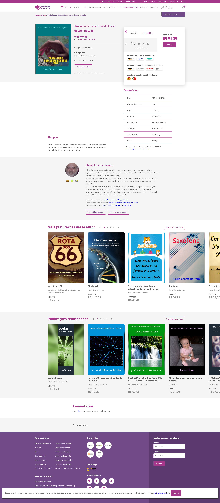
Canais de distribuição (63, 464)
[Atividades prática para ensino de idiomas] (187, 349)
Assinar (159, 463)
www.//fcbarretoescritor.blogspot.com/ (123, 202)
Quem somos (40, 456)
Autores (38, 448)
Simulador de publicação (67, 468)
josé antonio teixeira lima (137, 384)
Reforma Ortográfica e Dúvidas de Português (105, 379)
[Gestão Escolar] (66, 349)
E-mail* (156, 452)
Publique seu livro (148, 1)
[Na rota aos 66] (66, 257)
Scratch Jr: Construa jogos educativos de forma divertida (143, 287)
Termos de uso (40, 464)
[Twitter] (89, 481)
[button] (100, 227)
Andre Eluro (173, 384)
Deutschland (130, 1)
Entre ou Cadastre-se (169, 7)
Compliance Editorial (62, 448)
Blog (36, 452)
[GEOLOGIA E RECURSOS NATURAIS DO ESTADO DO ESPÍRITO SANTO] (146, 349)
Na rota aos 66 (55, 286)
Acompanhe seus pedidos (168, 1)
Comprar (169, 44)
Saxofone (173, 286)
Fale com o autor (119, 212)
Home (37, 15)
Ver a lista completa (174, 227)
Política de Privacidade (161, 493)
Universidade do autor (63, 456)
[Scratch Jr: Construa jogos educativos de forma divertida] (146, 257)
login (80, 411)
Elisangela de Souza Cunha (138, 293)
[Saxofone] (187, 257)
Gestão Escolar (55, 378)
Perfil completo (97, 212)
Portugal (110, 1)
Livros (43, 15)
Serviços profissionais (63, 452)
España (119, 1)
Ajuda (183, 1)
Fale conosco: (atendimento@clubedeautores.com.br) (55, 486)
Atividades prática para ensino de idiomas (185, 379)
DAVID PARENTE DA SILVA (58, 382)
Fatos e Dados (40, 460)
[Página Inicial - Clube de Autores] (42, 8)
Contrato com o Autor (43, 468)
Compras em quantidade (149, 7)
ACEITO (176, 493)
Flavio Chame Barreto (86, 39)
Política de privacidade (63, 444)
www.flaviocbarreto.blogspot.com (115, 200)
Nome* (156, 442)
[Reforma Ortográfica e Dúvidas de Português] (106, 349)
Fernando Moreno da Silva (98, 384)
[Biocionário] (106, 257)
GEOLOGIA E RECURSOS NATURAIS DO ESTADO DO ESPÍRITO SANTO (145, 379)
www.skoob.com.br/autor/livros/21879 (117, 205)
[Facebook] (96, 481)
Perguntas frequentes (43, 482)
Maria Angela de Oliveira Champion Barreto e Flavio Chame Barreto (64, 291)
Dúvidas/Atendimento (43, 444)
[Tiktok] (111, 481)
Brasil (102, 1)
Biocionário (93, 286)
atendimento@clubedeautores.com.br (137, 149)
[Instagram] (104, 481)
